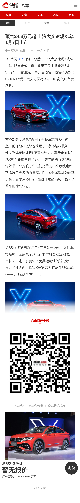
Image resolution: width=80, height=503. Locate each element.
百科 (72, 15)
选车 (40, 15)
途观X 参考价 (12, 463)
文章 (24, 15)
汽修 (56, 15)
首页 (8, 15)
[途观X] (40, 436)
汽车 (25, 6)
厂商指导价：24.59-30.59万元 (19, 476)
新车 (21, 59)
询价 (71, 468)
